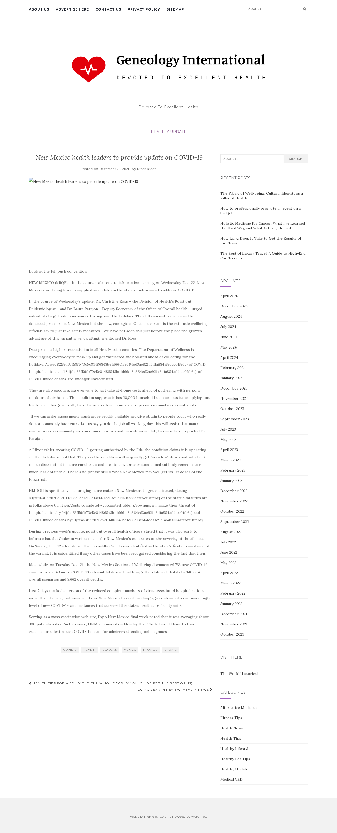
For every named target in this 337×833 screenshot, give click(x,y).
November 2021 (233, 624)
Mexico (130, 650)
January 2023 (231, 480)
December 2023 (233, 388)
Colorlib (165, 817)
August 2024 (231, 316)
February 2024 (233, 367)
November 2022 (234, 501)
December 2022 (233, 490)
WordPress (199, 817)
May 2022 (228, 562)
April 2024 (229, 357)
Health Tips (230, 738)
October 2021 (232, 634)
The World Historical (239, 673)
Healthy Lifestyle (235, 748)
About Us (39, 9)
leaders (109, 650)
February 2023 (232, 470)
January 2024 (231, 378)
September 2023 (234, 419)
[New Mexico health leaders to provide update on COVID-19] (119, 220)
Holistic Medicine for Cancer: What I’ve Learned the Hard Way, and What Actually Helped (262, 225)
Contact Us (108, 9)
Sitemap (175, 9)
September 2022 (234, 521)
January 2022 (231, 603)
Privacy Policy (144, 9)
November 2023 (234, 398)
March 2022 (230, 583)
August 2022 (231, 531)
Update (170, 650)
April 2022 (229, 573)
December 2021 (233, 614)
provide (150, 650)
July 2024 (228, 326)
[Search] (304, 9)
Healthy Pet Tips (235, 758)
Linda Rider (146, 169)
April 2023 (229, 449)
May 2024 (228, 347)
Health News (231, 728)
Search (296, 158)
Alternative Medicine (238, 707)
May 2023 (228, 439)
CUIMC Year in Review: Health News (173, 689)
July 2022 (228, 542)
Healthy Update (168, 131)
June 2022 (228, 552)
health (89, 650)
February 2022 (232, 593)
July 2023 (228, 429)
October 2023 (232, 408)
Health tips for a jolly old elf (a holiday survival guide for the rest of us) (112, 683)
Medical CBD (231, 779)
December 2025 (234, 306)
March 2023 (230, 460)
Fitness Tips (231, 717)
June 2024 (228, 337)
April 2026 (229, 296)
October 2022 (232, 511)
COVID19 (70, 650)
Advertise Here (72, 9)
